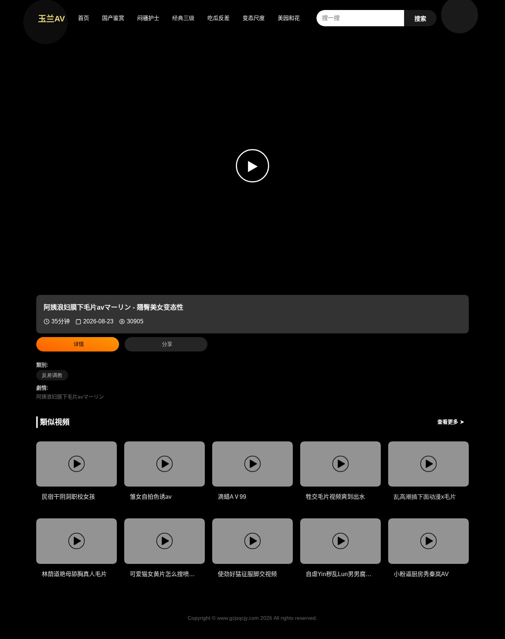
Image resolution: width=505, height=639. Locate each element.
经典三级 (183, 18)
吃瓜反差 (218, 18)
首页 (83, 18)
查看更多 (450, 422)
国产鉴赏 (113, 18)
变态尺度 (254, 18)
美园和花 (289, 18)
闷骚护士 (148, 18)
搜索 (420, 19)
